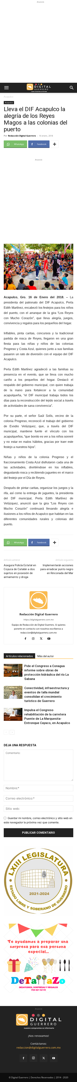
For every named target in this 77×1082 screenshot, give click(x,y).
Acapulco (8, 96)
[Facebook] (27, 639)
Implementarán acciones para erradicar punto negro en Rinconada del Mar (56, 569)
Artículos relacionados (19, 656)
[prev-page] (6, 732)
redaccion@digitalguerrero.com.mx (38, 1047)
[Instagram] (35, 639)
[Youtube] (50, 639)
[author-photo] (38, 609)
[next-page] (12, 732)
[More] (54, 144)
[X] (42, 639)
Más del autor (45, 656)
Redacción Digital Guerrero (22, 135)
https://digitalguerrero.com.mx (39, 619)
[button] (6, 88)
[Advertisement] (38, 42)
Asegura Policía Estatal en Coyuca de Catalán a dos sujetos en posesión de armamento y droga (20, 571)
